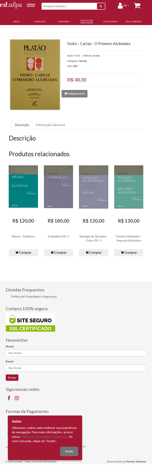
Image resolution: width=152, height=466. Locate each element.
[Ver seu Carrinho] (135, 5)
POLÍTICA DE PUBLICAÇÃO (86, 22)
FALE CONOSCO (134, 22)
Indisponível (76, 93)
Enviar (12, 377)
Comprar (24, 252)
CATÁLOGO (40, 22)
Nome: (10, 346)
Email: (10, 361)
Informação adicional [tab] (50, 125)
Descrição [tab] (22, 125)
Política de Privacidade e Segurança (34, 296)
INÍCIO (16, 22)
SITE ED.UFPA (110, 22)
